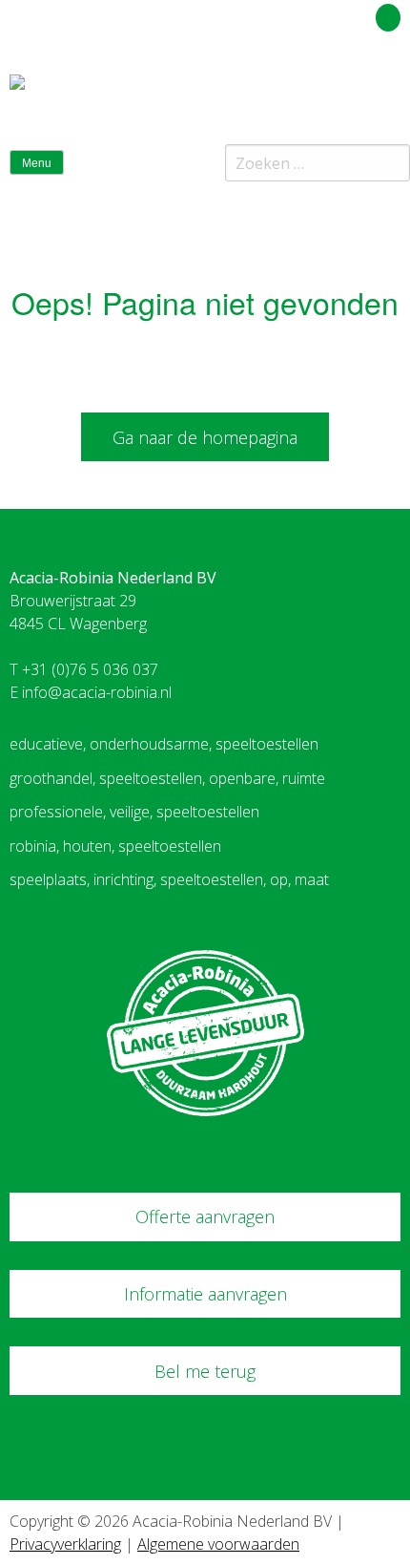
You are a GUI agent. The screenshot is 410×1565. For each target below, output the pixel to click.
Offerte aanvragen (205, 1216)
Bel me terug (205, 1371)
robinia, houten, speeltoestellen (115, 846)
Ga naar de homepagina (205, 437)
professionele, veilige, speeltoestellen (134, 811)
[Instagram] (389, 90)
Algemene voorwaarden (218, 1543)
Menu (36, 163)
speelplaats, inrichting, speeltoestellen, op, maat (169, 879)
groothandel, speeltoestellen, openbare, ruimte (167, 778)
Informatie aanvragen (205, 1293)
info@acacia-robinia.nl (97, 692)
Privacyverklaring (65, 1543)
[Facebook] (356, 90)
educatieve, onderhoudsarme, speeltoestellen (164, 743)
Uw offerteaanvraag (302, 14)
